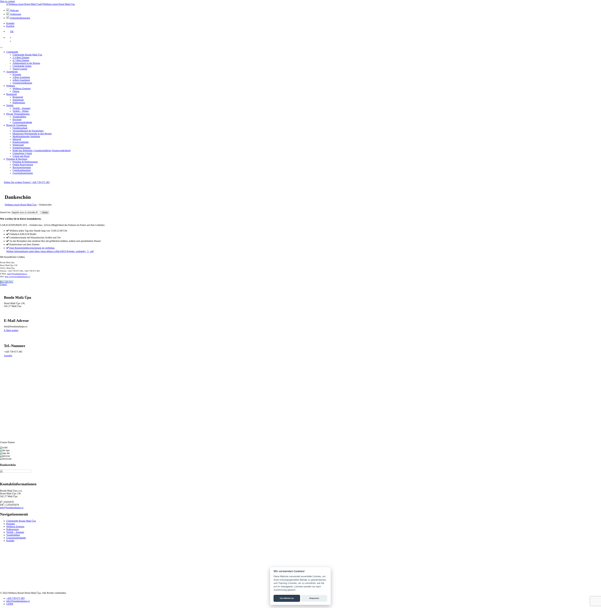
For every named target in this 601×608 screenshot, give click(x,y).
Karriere (10, 26)
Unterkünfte (12, 52)
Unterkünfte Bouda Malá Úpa (27, 54)
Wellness (10, 85)
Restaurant (11, 94)
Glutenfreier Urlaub (22, 153)
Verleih (9, 105)
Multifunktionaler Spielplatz (26, 136)
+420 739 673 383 (15, 598)
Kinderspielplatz (21, 142)
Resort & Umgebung (16, 125)
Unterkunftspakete (22, 170)
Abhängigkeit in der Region (26, 63)
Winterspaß (18, 145)
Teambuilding (19, 116)
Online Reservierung (23, 164)
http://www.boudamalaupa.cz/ (17, 276)
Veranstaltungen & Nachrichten (28, 130)
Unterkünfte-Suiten (22, 66)
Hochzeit (17, 119)
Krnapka (17, 74)
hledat (45, 212)
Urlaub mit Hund (21, 156)
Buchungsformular (22, 167)
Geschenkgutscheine (23, 173)
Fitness (16, 91)
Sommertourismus (21, 147)
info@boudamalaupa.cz (17, 274)
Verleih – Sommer (21, 108)
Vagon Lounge (20, 68)
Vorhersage (15, 14)
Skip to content (7, 1)
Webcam (14, 10)
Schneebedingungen (19, 18)
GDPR (9, 604)
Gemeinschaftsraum (22, 83)
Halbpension (19, 102)
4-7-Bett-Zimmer (21, 60)
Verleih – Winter (21, 111)
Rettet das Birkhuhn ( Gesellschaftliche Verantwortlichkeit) (42, 150)
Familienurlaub (20, 128)
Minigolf (17, 139)
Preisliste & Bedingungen (25, 161)
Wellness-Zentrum (22, 88)
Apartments (12, 71)
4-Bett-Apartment (21, 80)
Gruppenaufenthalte (22, 122)
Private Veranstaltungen (18, 114)
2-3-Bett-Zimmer (21, 57)
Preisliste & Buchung (16, 159)
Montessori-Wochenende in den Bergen (32, 133)
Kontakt (10, 23)
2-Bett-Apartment (21, 77)
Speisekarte (18, 99)
